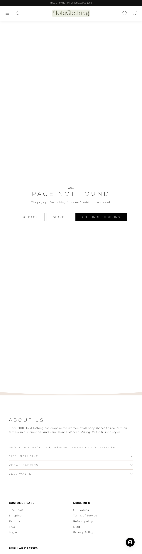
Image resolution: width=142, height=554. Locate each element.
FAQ (12, 526)
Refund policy (83, 521)
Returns (14, 521)
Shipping (15, 515)
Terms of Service (85, 515)
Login (13, 532)
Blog (76, 526)
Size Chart (16, 510)
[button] (7, 13)
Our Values (81, 510)
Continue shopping (101, 217)
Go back (30, 217)
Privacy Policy (83, 532)
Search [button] (60, 217)
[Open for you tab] (130, 542)
